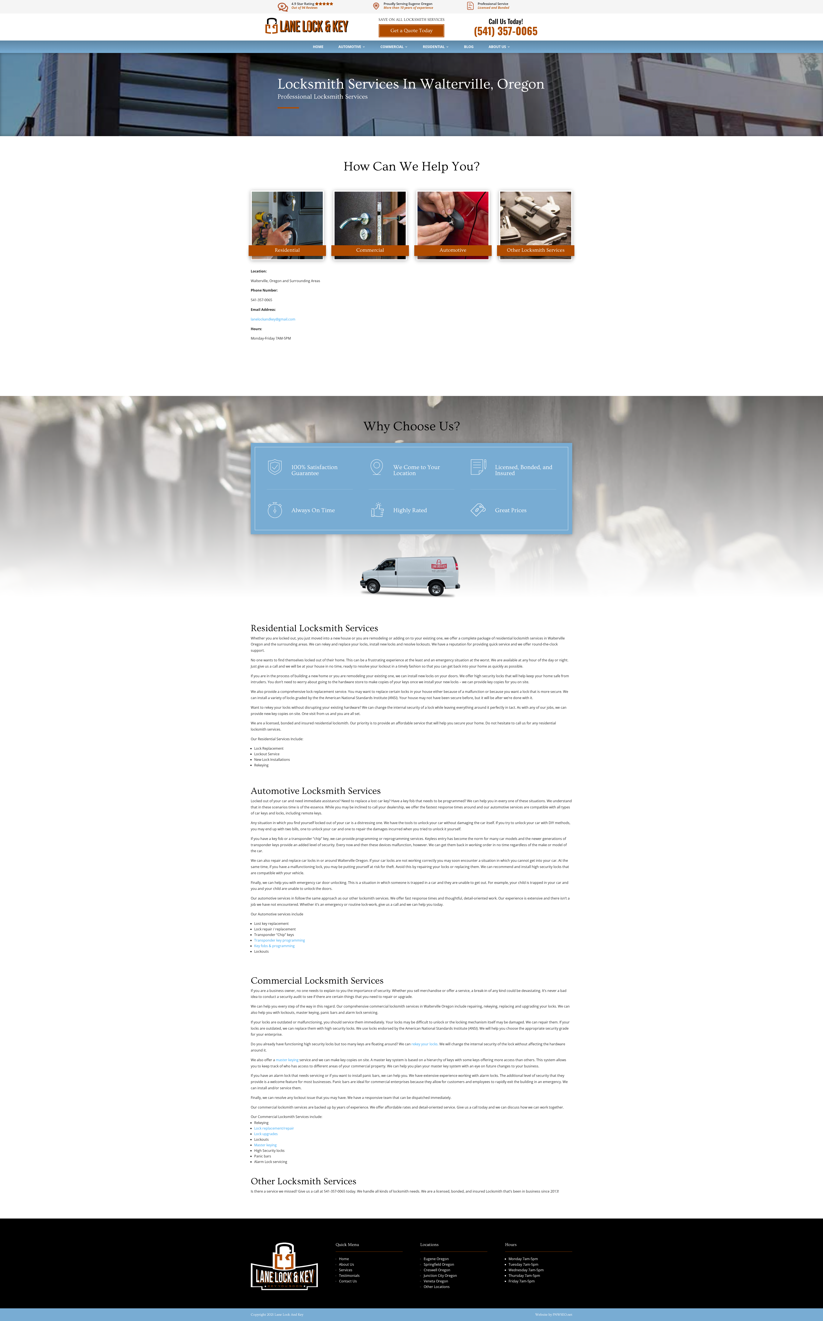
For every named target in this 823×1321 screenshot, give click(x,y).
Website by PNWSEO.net (553, 1314)
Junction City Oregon (440, 1275)
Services (345, 1270)
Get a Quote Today (411, 30)
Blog (469, 47)
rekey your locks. (425, 1044)
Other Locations (437, 1286)
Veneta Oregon (436, 1281)
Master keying (265, 1145)
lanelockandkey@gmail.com (273, 319)
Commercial (392, 47)
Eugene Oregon (436, 1258)
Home (318, 47)
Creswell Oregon (437, 1270)
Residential (434, 47)
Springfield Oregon (439, 1264)
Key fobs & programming (274, 945)
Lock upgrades (266, 1133)
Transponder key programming (279, 940)
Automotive (349, 47)
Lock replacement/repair (274, 1128)
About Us (497, 47)
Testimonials (349, 1275)
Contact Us (348, 1281)
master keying (287, 1060)
